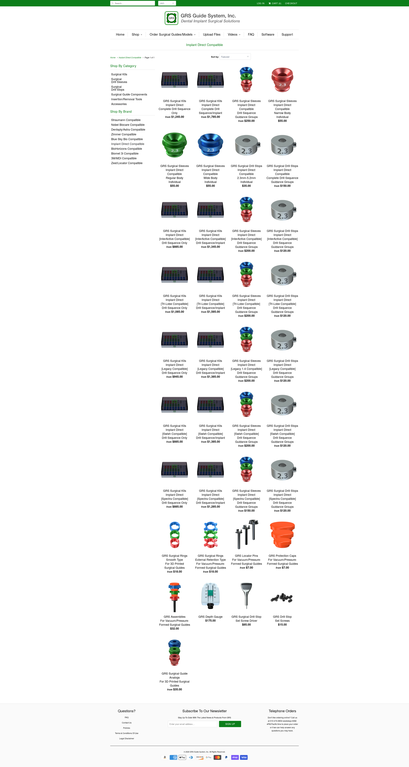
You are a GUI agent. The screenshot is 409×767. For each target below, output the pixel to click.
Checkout (291, 3)
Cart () (276, 3)
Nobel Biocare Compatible (128, 124)
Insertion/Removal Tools (126, 99)
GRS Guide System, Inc (199, 751)
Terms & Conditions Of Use (126, 733)
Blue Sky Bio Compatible (127, 139)
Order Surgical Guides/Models (171, 34)
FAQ (251, 34)
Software (268, 34)
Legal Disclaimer (126, 738)
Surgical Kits (119, 74)
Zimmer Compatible (123, 134)
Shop (135, 34)
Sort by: (215, 56)
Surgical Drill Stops (117, 87)
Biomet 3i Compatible (125, 153)
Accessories (119, 104)
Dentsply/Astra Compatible (128, 129)
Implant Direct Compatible (204, 44)
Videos (232, 34)
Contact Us (126, 722)
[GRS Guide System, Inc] (204, 18)
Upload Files (211, 34)
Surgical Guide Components (129, 94)
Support (287, 34)
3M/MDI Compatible (124, 158)
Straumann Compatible (126, 120)
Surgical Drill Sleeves (119, 80)
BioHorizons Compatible (126, 148)
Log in (260, 3)
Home (120, 34)
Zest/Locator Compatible (127, 163)
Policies (126, 727)
